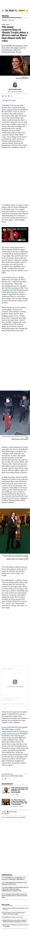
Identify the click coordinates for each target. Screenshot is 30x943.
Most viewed (5, 904)
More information (5, 813)
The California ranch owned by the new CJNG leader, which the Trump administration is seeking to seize (15, 889)
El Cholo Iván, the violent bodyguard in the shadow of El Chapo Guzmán (14, 913)
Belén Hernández (15, 89)
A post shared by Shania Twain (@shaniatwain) (15, 704)
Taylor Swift (6, 727)
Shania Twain (5, 24)
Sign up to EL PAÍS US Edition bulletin (13, 776)
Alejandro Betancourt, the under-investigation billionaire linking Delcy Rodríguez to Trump (15, 921)
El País (12, 794)
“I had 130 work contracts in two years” (13, 917)
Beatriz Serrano (15, 806)
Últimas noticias (7, 874)
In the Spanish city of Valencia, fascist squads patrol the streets (14, 883)
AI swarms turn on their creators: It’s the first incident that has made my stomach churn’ (14, 895)
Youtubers (4, 20)
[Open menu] (3, 10)
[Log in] (27, 10)
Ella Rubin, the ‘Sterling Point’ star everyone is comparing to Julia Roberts (14, 878)
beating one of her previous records (15, 732)
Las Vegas (20, 589)
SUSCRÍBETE (21, 10)
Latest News (11, 20)
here (24, 817)
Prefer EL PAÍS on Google (9, 100)
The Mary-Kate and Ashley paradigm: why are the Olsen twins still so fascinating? (19, 802)
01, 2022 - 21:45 (17, 91)
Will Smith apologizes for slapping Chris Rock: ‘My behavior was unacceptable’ (19, 790)
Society (5, 16)
